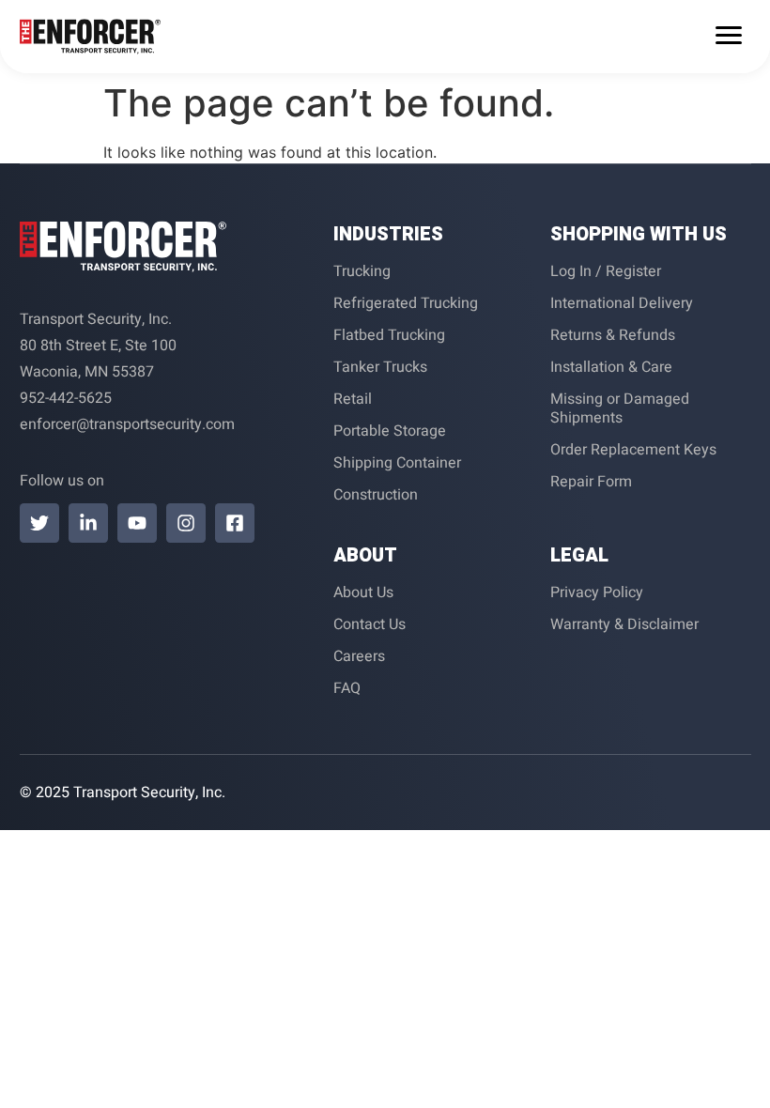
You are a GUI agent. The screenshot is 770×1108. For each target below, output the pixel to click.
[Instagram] (186, 523)
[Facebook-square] (234, 523)
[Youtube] (137, 523)
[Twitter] (39, 523)
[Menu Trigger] (729, 34)
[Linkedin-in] (88, 523)
